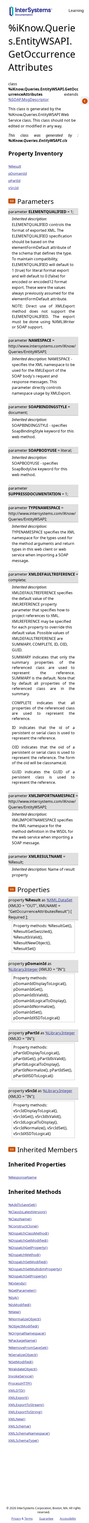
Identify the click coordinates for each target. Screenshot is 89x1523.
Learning (76, 11)
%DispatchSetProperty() (27, 1276)
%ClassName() (20, 1218)
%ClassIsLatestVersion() (27, 1211)
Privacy (16, 1519)
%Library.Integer (23, 969)
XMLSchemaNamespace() (29, 1433)
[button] (11, 201)
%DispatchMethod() (24, 1254)
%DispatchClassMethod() (28, 1233)
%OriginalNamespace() (27, 1333)
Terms (28, 1519)
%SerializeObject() (23, 1354)
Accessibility (68, 1519)
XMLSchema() (19, 1426)
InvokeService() (20, 1376)
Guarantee (46, 1519)
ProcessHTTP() (20, 1383)
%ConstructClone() (23, 1226)
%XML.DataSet (59, 900)
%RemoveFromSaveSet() (28, 1347)
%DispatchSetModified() (27, 1261)
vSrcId (13, 187)
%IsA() (13, 1297)
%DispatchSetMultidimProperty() (35, 1269)
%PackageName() (22, 1340)
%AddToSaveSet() (22, 1204)
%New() (14, 1311)
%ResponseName (22, 1177)
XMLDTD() (16, 1390)
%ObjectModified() (23, 1326)
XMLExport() (18, 1397)
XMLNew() (16, 1419)
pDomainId (17, 173)
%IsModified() (19, 1304)
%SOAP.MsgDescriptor (28, 99)
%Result (14, 166)
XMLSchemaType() (23, 1440)
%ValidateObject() (22, 1369)
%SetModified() (20, 1361)
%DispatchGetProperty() (28, 1247)
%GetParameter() (22, 1290)
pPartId (14, 180)
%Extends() (17, 1283)
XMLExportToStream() (26, 1404)
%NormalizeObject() (24, 1319)
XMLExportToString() (25, 1411)
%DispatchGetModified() (28, 1240)
